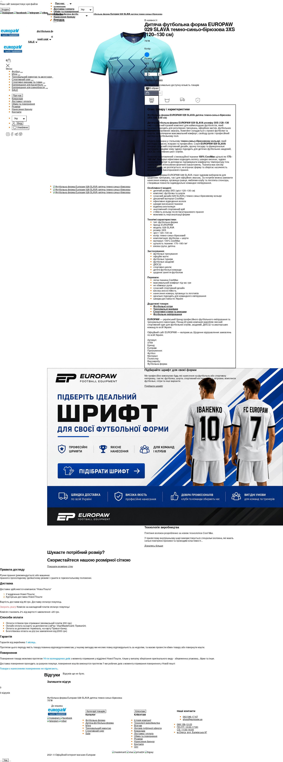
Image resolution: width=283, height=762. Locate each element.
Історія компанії (142, 720)
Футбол (16, 71)
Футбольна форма (95, 720)
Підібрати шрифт (153, 386)
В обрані (153, 88)
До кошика (155, 92)
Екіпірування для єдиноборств (28, 87)
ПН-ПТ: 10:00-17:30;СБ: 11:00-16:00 (187, 728)
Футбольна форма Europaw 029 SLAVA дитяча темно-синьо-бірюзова (126, 13)
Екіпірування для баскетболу (27, 84)
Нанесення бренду (64, 16)
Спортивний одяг (21, 79)
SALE (15, 90)
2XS (156, 68)
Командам (17, 98)
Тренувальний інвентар (98, 728)
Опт (136, 746)
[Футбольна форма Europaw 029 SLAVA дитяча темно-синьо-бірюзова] (91, 186)
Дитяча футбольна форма (99, 723)
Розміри (58, 14)
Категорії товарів (96, 711)
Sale (87, 733)
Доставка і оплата (64, 8)
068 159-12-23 (184, 724)
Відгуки (138, 725)
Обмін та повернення (66, 11)
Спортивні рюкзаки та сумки (27, 82)
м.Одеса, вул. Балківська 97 (192, 732)
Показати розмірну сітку (60, 566)
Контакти (16, 112)
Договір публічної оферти (148, 728)
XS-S (151, 68)
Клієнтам (140, 711)
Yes (6, 760)
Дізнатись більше (153, 545)
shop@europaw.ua (192, 719)
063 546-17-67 (190, 716)
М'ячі (14, 74)
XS (146, 68)
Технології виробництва (147, 723)
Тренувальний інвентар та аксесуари (32, 76)
